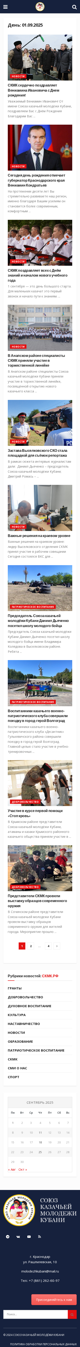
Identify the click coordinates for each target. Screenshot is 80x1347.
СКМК (13, 1059)
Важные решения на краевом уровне (39, 535)
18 (40, 1142)
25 (40, 1152)
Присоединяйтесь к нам (54, 1300)
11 (40, 1133)
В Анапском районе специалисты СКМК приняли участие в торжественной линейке (36, 360)
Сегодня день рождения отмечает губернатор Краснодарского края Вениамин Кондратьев (36, 180)
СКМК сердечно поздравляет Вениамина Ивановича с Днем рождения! (33, 90)
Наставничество (24, 1023)
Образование (20, 1041)
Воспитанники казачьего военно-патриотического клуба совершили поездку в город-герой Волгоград (38, 716)
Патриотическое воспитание (33, 606)
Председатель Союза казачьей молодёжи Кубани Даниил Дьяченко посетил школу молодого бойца (38, 621)
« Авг (12, 1169)
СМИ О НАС (17, 1068)
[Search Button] (72, 1314)
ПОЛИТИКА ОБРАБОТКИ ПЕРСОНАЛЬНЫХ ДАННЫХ (43, 1344)
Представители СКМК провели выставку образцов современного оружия (37, 901)
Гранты (15, 988)
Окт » (22, 1169)
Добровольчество (25, 801)
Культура (17, 1015)
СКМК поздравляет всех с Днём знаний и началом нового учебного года (38, 275)
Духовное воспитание (29, 1006)
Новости (18, 76)
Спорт (13, 1077)
